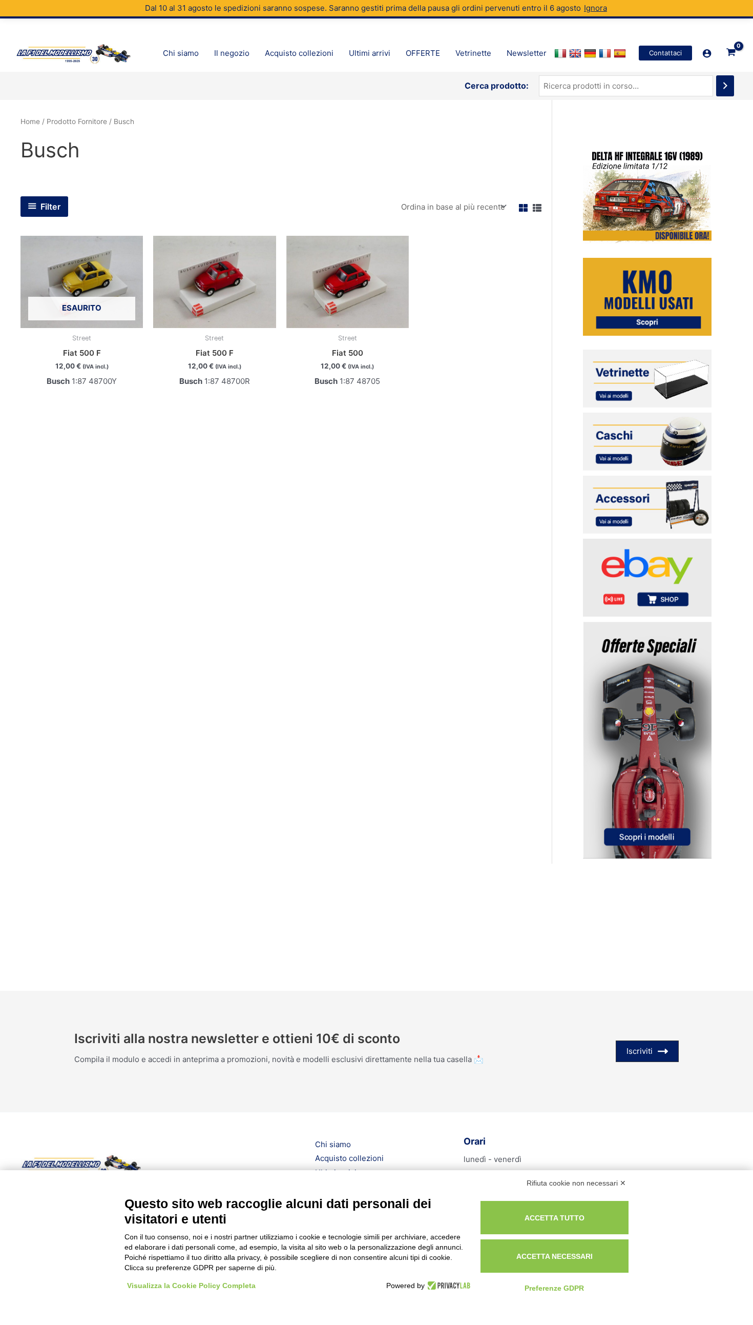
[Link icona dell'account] (707, 53)
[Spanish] (621, 53)
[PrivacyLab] (447, 1285)
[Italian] (561, 53)
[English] (576, 53)
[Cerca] (725, 85)
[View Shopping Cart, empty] (731, 53)
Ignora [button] (595, 8)
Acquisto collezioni (349, 1158)
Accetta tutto (554, 1218)
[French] (606, 53)
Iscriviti (639, 1051)
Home (30, 121)
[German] (591, 53)
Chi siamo (333, 1144)
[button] (665, 53)
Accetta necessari (554, 1256)
